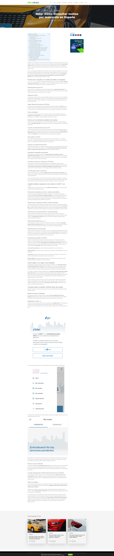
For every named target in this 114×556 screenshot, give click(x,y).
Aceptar (70, 554)
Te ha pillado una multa (32, 81)
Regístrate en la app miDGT (34, 57)
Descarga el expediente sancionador (35, 44)
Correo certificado (32, 39)
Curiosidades (57, 10)
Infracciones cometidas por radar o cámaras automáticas (38, 48)
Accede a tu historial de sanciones (35, 43)
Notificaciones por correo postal (35, 52)
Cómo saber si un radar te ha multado (34, 54)
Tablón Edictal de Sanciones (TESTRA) (35, 38)
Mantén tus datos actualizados (34, 56)
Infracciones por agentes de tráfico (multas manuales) (38, 49)
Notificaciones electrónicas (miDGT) (35, 51)
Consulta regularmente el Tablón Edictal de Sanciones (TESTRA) (39, 59)
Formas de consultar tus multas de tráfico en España (37, 35)
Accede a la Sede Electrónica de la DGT (36, 41)
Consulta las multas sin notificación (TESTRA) (37, 45)
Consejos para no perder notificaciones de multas (36, 55)
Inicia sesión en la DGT (33, 42)
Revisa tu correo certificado (34, 58)
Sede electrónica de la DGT (34, 36)
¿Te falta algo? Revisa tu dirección (35, 46)
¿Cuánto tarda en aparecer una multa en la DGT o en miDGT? (38, 47)
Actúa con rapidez (33, 60)
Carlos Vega (53, 20)
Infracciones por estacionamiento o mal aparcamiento (38, 50)
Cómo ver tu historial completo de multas (35, 40)
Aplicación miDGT (32, 37)
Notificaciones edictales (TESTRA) (35, 53)
